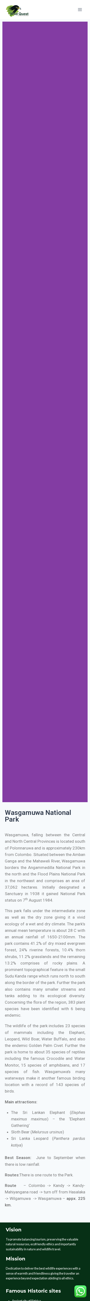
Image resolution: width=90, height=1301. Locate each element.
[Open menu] (79, 9)
